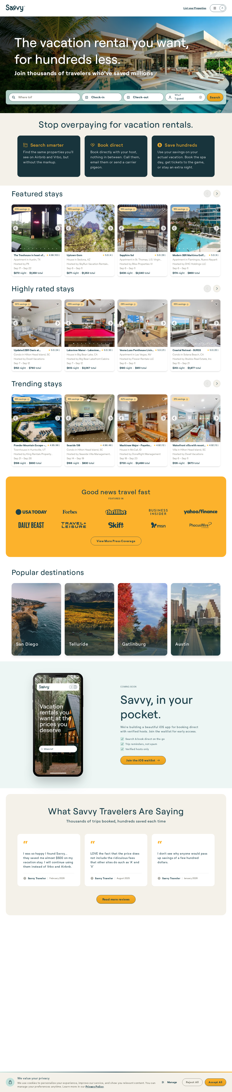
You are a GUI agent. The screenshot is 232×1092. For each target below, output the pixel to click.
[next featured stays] (216, 193)
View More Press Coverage (116, 541)
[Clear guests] (200, 97)
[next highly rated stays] (216, 288)
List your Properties (194, 8)
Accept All (215, 1082)
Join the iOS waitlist (140, 760)
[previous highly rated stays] (207, 288)
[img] (29, 209)
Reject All (192, 1082)
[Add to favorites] (57, 209)
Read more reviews (116, 899)
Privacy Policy (95, 1086)
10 (56, 248)
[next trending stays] (216, 383)
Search (215, 97)
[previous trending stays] (207, 383)
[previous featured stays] (207, 193)
